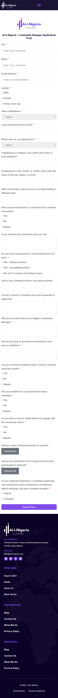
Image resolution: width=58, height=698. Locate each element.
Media (7, 582)
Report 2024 (10, 576)
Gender (5, 88)
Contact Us (10, 619)
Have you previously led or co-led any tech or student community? (28, 209)
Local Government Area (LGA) (16, 124)
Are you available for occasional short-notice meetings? (24, 393)
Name (4, 59)
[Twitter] (11, 559)
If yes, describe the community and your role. (24, 234)
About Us (8, 588)
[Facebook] (6, 559)
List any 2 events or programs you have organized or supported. (28, 297)
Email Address (8, 73)
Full (3, 44)
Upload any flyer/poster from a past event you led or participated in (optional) (27, 463)
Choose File (10, 451)
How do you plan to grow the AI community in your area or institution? (26, 343)
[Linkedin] (20, 559)
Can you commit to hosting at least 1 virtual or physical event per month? (28, 366)
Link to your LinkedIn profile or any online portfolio (27, 280)
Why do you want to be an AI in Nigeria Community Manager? (27, 320)
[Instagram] (16, 559)
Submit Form (29, 507)
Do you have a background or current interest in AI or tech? (28, 255)
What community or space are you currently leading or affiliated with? (28, 191)
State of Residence (11, 111)
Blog (6, 612)
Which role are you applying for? (18, 139)
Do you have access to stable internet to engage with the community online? (28, 420)
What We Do (10, 594)
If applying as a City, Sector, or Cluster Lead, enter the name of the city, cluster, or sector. (28, 173)
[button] (39, 5)
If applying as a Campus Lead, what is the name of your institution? (26, 154)
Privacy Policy (11, 631)
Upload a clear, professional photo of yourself (24, 445)
